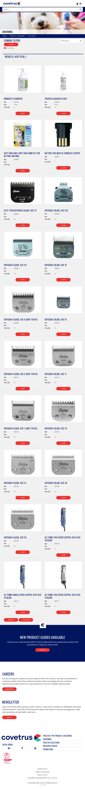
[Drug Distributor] (7, 758)
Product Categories (17, 36)
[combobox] (42, 9)
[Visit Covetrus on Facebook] (22, 748)
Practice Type (49, 735)
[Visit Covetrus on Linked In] (9, 748)
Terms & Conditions (42, 772)
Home (4, 36)
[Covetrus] (12, 3)
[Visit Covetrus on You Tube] (35, 748)
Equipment (47, 739)
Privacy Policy (43, 775)
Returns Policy (42, 769)
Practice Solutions (51, 742)
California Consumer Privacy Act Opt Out (42, 778)
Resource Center (50, 745)
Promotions (48, 749)
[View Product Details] (22, 80)
